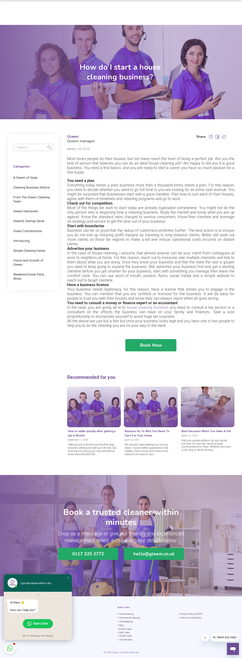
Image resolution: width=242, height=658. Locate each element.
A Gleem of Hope (25, 177)
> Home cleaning (125, 614)
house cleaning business (147, 307)
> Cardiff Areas (124, 636)
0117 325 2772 (88, 554)
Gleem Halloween (25, 211)
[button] (68, 578)
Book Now (151, 345)
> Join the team (124, 639)
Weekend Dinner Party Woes (28, 276)
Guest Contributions (27, 231)
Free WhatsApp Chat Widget (39, 636)
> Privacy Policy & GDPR (190, 614)
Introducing (21, 241)
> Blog (120, 625)
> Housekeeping (125, 621)
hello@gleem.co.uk (154, 554)
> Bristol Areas (124, 629)
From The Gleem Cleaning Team (31, 199)
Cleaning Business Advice (31, 187)
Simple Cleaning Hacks (29, 250)
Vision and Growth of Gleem (28, 262)
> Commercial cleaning (128, 617)
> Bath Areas (123, 632)
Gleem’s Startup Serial (28, 221)
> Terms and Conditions (190, 617)
